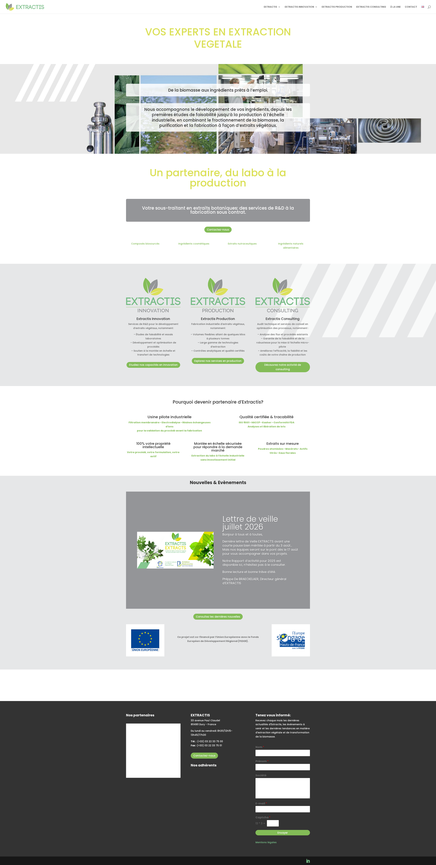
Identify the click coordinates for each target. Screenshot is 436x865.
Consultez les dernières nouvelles (218, 616)
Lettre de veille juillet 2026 (250, 523)
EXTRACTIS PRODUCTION (337, 7)
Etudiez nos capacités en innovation (153, 365)
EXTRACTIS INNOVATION (299, 7)
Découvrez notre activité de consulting (282, 367)
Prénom (262, 761)
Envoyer (282, 833)
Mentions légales (266, 842)
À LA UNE (395, 7)
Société (260, 775)
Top (428, 857)
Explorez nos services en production (218, 361)
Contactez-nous (218, 229)
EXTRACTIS (270, 7)
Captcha (262, 817)
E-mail (261, 803)
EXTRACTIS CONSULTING (371, 7)
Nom (259, 747)
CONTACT (411, 7)
